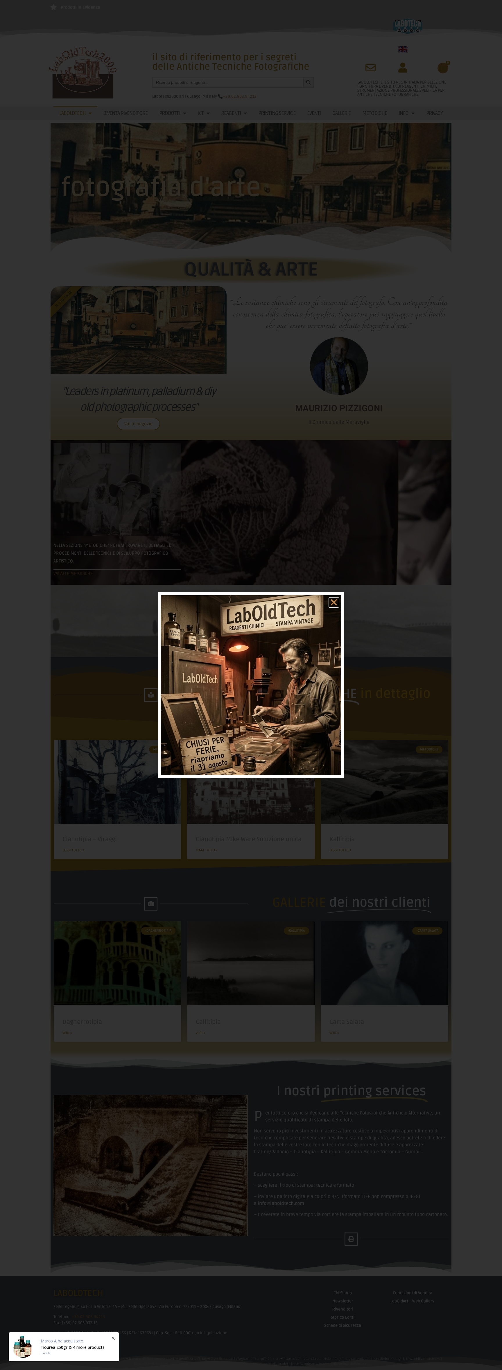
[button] (333, 602)
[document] (251, 685)
